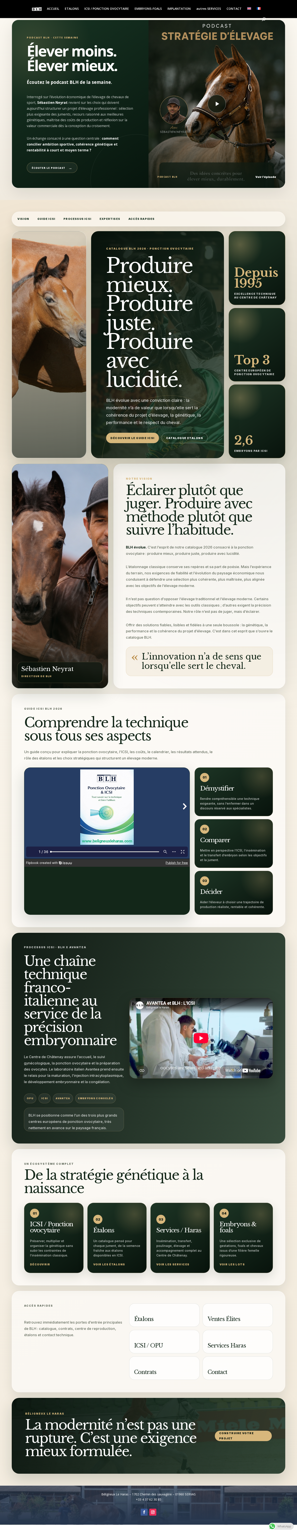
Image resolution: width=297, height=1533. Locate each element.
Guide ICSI (46, 218)
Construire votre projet (236, 1436)
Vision (23, 218)
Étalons (144, 1319)
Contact (217, 1372)
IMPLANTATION (179, 9)
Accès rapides (141, 218)
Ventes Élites (224, 1319)
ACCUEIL (53, 9)
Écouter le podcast (52, 167)
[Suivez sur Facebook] (144, 1512)
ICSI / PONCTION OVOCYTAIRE (106, 9)
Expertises (110, 218)
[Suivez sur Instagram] (152, 1512)
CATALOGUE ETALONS (184, 438)
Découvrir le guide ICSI (132, 438)
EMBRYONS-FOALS (148, 9)
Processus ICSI (77, 218)
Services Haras (227, 1345)
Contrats (145, 1372)
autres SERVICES (208, 9)
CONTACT (234, 9)
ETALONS (72, 9)
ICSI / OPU (148, 1345)
